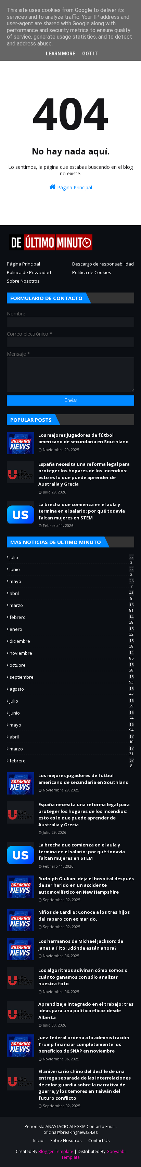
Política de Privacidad (29, 272)
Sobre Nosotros (23, 281)
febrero (71, 617)
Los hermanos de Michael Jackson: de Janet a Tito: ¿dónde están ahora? (80, 944)
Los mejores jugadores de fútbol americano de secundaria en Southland (83, 438)
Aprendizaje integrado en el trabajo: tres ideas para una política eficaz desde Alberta (85, 1010)
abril (71, 593)
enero (71, 629)
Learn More (60, 53)
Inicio (38, 1140)
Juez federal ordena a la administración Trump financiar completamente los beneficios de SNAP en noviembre (83, 1044)
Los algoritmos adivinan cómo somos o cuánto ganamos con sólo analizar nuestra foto (83, 977)
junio (71, 569)
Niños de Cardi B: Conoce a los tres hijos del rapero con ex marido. (84, 915)
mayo (71, 581)
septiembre (71, 677)
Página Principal (74, 187)
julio (71, 557)
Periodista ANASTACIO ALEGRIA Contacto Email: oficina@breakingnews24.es (71, 1129)
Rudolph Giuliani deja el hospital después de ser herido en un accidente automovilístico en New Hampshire (86, 885)
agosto (71, 689)
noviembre (71, 653)
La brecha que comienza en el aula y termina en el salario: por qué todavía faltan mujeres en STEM (81, 511)
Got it (90, 53)
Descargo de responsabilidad (103, 264)
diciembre (71, 641)
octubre (71, 665)
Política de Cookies (91, 272)
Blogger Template (55, 1151)
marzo (71, 605)
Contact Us (99, 1140)
